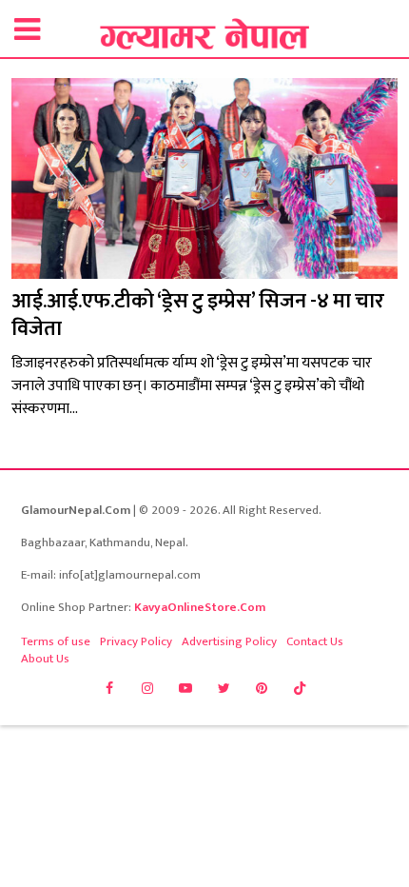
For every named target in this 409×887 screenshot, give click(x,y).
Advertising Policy (229, 641)
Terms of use (55, 641)
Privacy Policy (136, 641)
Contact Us (314, 641)
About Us (45, 658)
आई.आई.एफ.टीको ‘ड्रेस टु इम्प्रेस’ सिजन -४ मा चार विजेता (197, 315)
